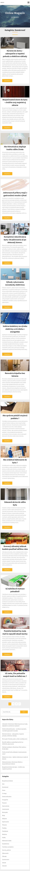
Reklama (4, 834)
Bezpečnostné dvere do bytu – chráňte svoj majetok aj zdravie (15, 102)
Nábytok (4, 818)
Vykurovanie (5, 853)
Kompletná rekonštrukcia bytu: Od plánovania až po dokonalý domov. (15, 240)
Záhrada (4, 856)
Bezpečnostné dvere (7, 781)
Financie (4, 803)
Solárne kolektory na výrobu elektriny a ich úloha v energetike (15, 329)
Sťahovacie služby (6, 840)
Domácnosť (5, 787)
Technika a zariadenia (7, 847)
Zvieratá (4, 866)
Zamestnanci (5, 859)
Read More (7, 80)
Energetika (5, 799)
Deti (3, 784)
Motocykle (5, 812)
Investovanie (5, 809)
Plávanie (4, 825)
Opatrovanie (5, 821)
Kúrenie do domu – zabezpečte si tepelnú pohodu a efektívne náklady (15, 53)
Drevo (3, 790)
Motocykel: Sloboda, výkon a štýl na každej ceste (14, 739)
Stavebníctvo (5, 844)
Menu (2, 2)
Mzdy (3, 815)
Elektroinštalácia (6, 796)
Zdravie (4, 862)
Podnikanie (5, 831)
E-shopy (4, 793)
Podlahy (4, 828)
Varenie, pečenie (6, 850)
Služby (4, 837)
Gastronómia (5, 806)
